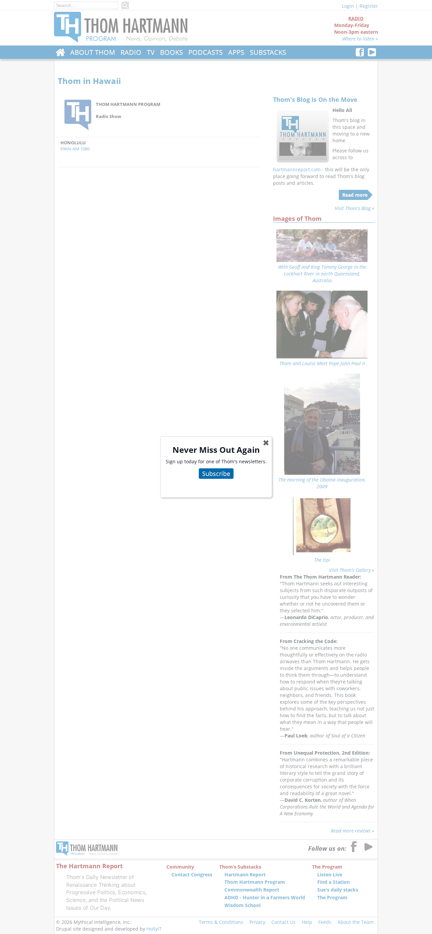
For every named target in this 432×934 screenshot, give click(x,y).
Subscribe (216, 473)
